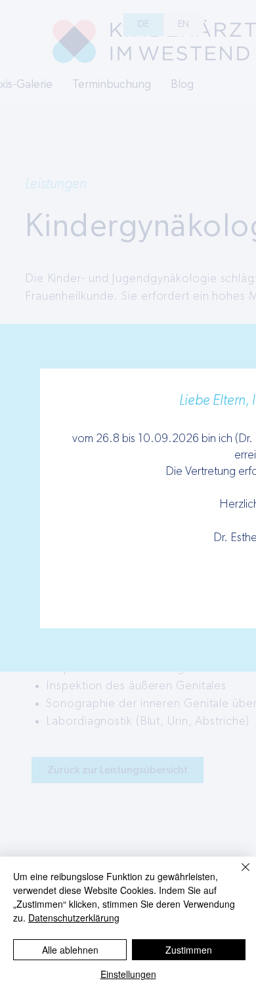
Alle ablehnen (70, 949)
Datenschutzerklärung (73, 917)
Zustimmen (188, 949)
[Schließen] (237, 875)
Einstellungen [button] (128, 974)
